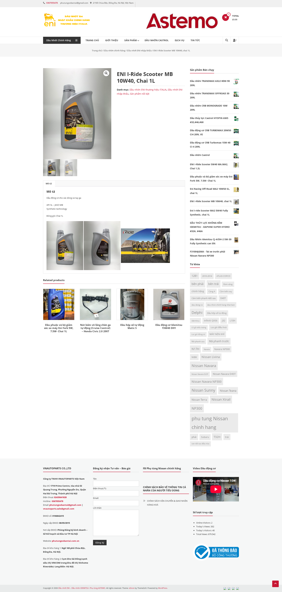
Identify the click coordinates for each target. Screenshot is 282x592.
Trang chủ (92, 40)
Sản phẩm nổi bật (139, 93)
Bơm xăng (228, 284)
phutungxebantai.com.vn (65, 540)
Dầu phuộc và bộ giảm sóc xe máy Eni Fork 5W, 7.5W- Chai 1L (58, 328)
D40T (223, 298)
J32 (223, 320)
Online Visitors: (203, 522)
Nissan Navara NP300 (206, 381)
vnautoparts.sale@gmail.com (58, 508)
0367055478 (52, 2)
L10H (232, 320)
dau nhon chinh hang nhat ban (221, 304)
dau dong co (197, 304)
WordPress (162, 588)
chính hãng (198, 291)
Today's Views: (203, 526)
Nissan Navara (204, 365)
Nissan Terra (199, 399)
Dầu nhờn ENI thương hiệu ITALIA (148, 89)
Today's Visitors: (204, 530)
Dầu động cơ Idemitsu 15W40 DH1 (168, 326)
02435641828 (60, 497)
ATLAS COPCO (223, 276)
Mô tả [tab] (49, 183)
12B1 (195, 276)
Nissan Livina (211, 357)
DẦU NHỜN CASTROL (157, 40)
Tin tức (195, 40)
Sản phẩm (130, 40)
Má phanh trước (219, 341)
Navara (207, 349)
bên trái (213, 284)
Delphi (197, 312)
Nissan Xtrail (221, 399)
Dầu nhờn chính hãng (114, 50)
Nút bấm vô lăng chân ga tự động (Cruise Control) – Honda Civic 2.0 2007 (95, 328)
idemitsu (195, 320)
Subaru (205, 437)
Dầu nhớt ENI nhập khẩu (139, 50)
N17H (195, 349)
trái (227, 437)
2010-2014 (207, 276)
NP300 (197, 408)
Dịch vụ (179, 40)
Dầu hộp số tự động (217, 313)
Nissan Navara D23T (200, 374)
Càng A (212, 291)
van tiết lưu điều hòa (200, 443)
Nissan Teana (228, 390)
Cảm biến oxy (226, 291)
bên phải (198, 284)
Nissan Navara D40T (224, 373)
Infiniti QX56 (210, 320)
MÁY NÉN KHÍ (217, 334)
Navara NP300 (222, 349)
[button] (106, 73)
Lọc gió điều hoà (219, 327)
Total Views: (202, 534)
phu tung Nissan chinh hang (210, 422)
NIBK (194, 357)
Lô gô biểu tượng (199, 327)
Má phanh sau (198, 341)
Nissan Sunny (203, 390)
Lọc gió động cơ (198, 334)
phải (194, 437)
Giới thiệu (111, 40)
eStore (131, 588)
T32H (217, 437)
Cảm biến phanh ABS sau (204, 298)
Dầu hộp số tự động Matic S (132, 326)
